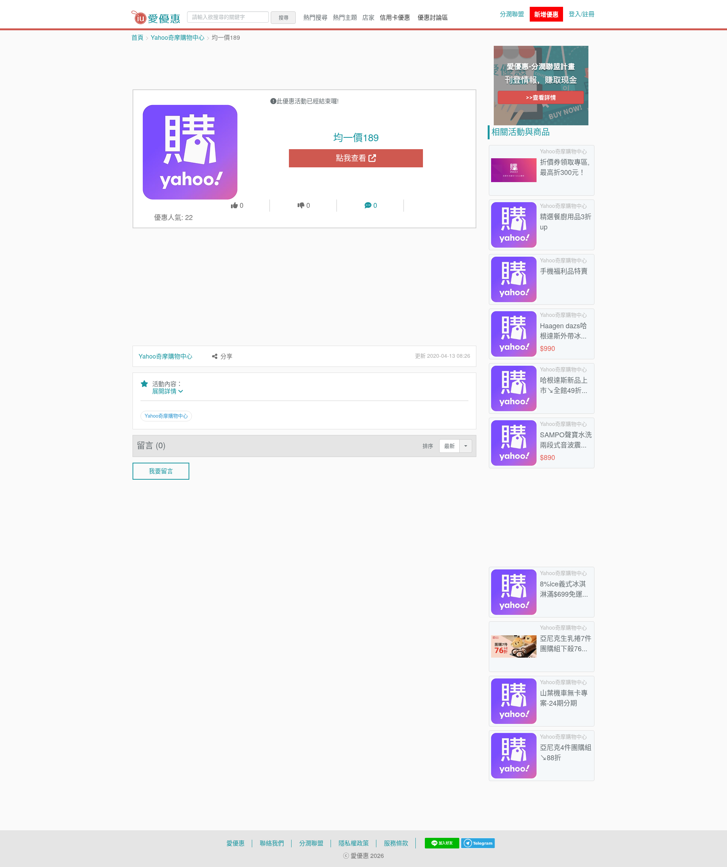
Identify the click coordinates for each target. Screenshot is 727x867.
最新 (449, 445)
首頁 (137, 37)
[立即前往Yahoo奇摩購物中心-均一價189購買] (190, 152)
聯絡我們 (272, 843)
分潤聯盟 (512, 14)
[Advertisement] (304, 65)
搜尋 (284, 17)
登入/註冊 (581, 14)
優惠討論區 (433, 17)
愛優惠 (235, 843)
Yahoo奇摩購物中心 (177, 37)
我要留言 (161, 471)
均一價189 (356, 137)
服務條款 (396, 843)
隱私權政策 (354, 843)
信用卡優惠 (395, 17)
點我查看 (352, 158)
